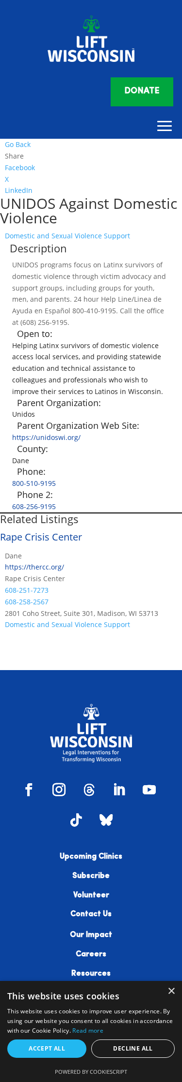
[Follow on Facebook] (29, 790)
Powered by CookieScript (91, 1071)
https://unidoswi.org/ (46, 437)
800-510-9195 (34, 483)
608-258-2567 (27, 601)
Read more (87, 1030)
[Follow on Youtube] (149, 790)
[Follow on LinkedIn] (119, 790)
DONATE (142, 91)
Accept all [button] (47, 1048)
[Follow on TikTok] (76, 820)
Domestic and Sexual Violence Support (67, 235)
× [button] (171, 991)
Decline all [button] (132, 1048)
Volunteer (91, 895)
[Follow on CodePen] (106, 820)
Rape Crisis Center (41, 536)
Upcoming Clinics (91, 857)
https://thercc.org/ (34, 566)
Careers (91, 954)
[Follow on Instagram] (59, 790)
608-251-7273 (27, 590)
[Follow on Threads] (89, 790)
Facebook (20, 167)
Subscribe (91, 876)
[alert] (91, 1031)
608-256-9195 (34, 506)
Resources (91, 974)
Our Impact (91, 935)
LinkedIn (19, 190)
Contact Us (91, 914)
